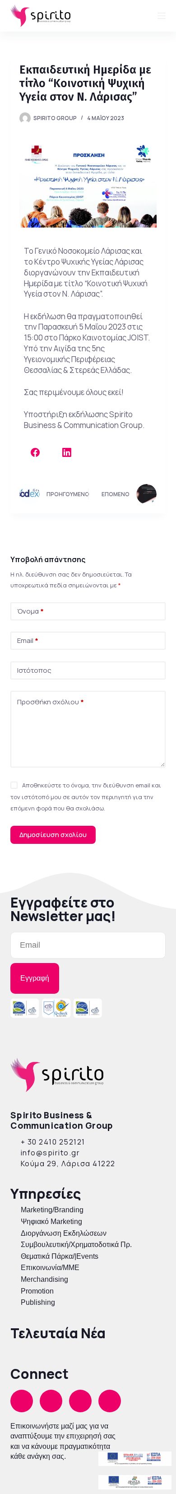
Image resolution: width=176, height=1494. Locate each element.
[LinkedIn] (67, 452)
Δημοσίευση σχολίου (53, 834)
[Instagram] (51, 1401)
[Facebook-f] (21, 1401)
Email (27, 640)
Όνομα (30, 611)
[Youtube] (109, 1401)
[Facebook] (35, 452)
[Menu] (161, 16)
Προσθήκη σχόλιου (50, 702)
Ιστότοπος (34, 670)
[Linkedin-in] (80, 1401)
